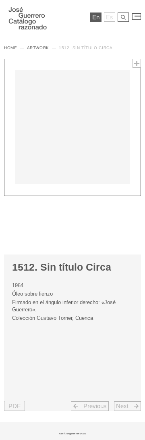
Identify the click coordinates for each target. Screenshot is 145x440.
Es (109, 17)
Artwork (38, 48)
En (95, 17)
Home (10, 48)
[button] (137, 63)
